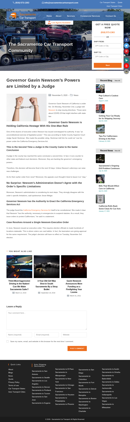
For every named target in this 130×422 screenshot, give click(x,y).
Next (108, 65)
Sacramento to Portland (41, 390)
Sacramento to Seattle (41, 378)
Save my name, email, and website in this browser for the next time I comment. (42, 341)
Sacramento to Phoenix (64, 404)
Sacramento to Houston (64, 395)
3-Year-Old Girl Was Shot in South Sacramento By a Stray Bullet (47, 285)
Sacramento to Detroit (87, 389)
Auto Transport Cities (114, 6)
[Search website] (121, 16)
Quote (120, 2)
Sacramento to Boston (87, 398)
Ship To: (98, 52)
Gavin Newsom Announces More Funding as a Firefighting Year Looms (74, 286)
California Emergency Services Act (37, 210)
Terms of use (13, 385)
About (10, 369)
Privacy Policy (13, 382)
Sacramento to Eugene (41, 403)
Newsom (51, 110)
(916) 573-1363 (108, 32)
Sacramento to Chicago (64, 385)
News (76, 95)
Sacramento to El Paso (64, 369)
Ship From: (99, 42)
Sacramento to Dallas (110, 382)
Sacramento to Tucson (41, 393)
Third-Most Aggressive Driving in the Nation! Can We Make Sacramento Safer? (19, 285)
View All (117, 80)
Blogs (10, 373)
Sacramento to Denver (41, 387)
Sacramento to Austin (110, 369)
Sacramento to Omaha (111, 372)
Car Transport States (107, 2)
